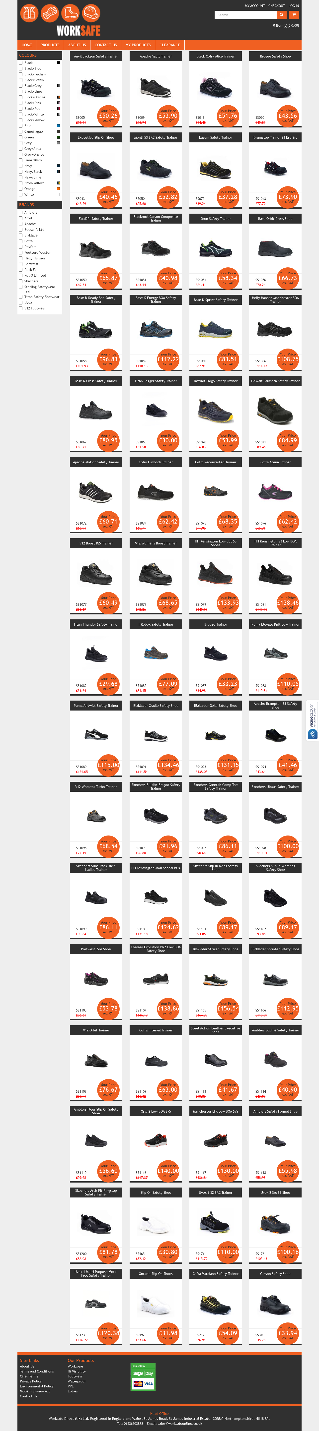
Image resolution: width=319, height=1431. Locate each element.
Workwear (75, 1366)
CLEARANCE (170, 45)
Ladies (73, 1391)
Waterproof (77, 1381)
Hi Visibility (77, 1371)
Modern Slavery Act (35, 1391)
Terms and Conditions (37, 1371)
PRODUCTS (50, 45)
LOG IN (294, 5)
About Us (27, 1366)
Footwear (75, 1376)
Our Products (81, 1360)
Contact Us (28, 1396)
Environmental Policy (37, 1386)
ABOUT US (77, 45)
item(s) (280, 25)
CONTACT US (106, 45)
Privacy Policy (31, 1381)
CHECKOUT (276, 5)
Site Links (29, 1360)
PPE (71, 1386)
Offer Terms (29, 1376)
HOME (27, 45)
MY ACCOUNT (255, 5)
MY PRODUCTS (138, 45)
